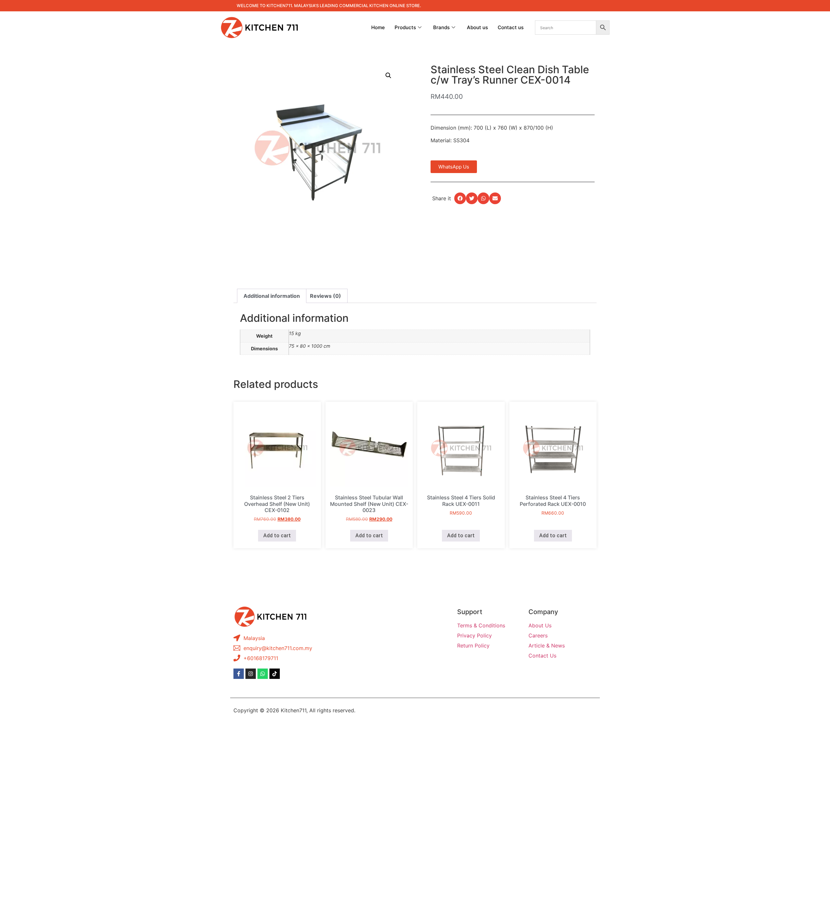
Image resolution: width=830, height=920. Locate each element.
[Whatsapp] (262, 674)
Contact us (511, 27)
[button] (388, 75)
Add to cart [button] (277, 535)
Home (378, 27)
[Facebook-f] (238, 674)
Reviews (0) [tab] (325, 296)
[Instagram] (250, 674)
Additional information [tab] (271, 296)
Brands (441, 27)
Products (405, 27)
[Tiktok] (274, 674)
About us (477, 27)
